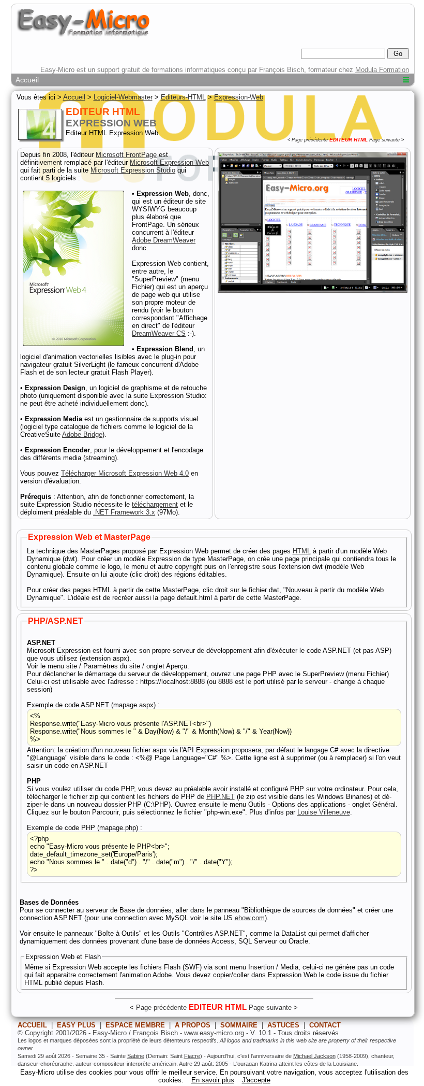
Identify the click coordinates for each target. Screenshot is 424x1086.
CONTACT (325, 1025)
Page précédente (310, 139)
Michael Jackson (314, 1056)
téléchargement (155, 504)
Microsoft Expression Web (169, 162)
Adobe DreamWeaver (163, 240)
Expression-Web (238, 97)
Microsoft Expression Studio (132, 170)
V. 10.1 (260, 1033)
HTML (302, 551)
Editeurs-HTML (183, 97)
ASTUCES (283, 1025)
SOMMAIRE (239, 1025)
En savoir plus (212, 1080)
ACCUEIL (32, 1025)
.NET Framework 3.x (124, 512)
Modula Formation (382, 70)
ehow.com (250, 918)
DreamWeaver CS (159, 333)
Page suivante (384, 139)
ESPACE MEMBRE (135, 1025)
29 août (203, 1064)
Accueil (27, 80)
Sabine (135, 1056)
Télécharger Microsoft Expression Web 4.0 (125, 473)
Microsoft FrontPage (126, 155)
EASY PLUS (76, 1025)
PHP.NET (220, 797)
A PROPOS (192, 1025)
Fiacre (192, 1056)
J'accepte (256, 1080)
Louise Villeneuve (323, 812)
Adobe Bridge (82, 434)
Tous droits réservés (308, 1033)
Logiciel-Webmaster (123, 97)
